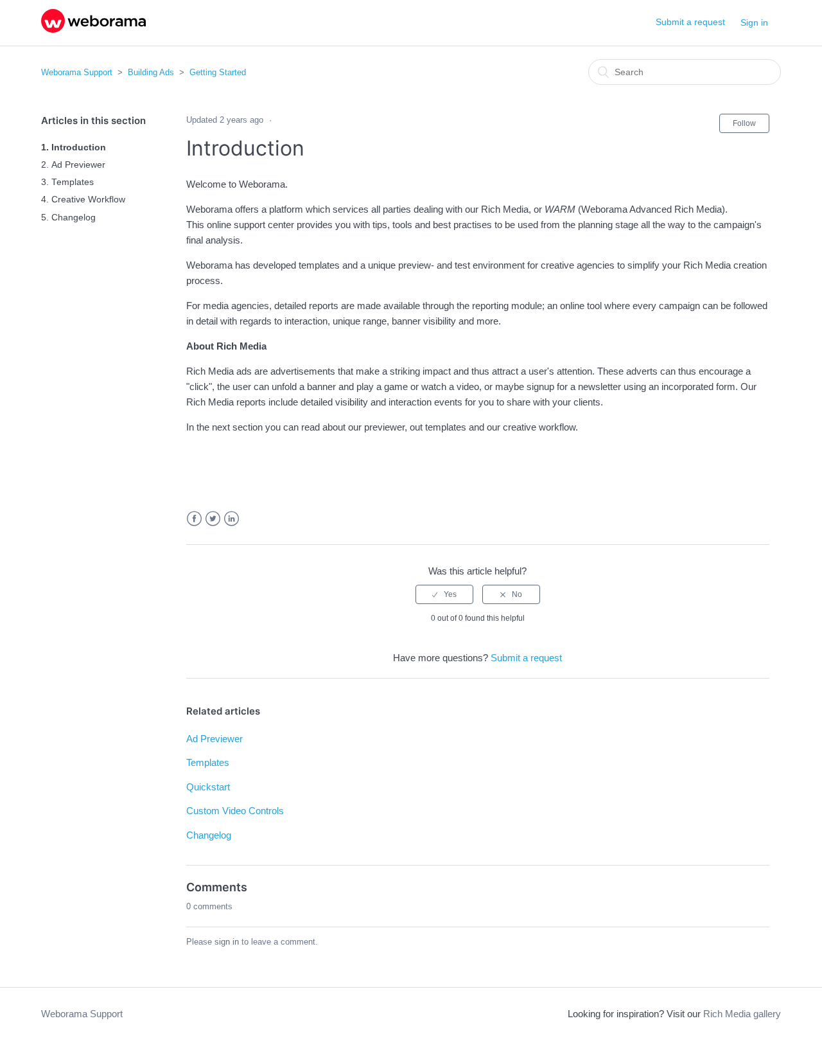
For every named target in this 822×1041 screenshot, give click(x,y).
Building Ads (151, 72)
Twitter (213, 519)
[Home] (93, 29)
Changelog (73, 217)
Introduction (78, 147)
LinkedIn (231, 519)
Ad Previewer (78, 165)
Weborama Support (76, 72)
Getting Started (217, 72)
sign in (226, 942)
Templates (72, 182)
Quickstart (208, 786)
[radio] (444, 594)
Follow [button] (744, 123)
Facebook (194, 519)
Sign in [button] (754, 22)
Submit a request (690, 22)
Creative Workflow (88, 199)
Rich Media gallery (742, 1013)
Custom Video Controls (235, 810)
